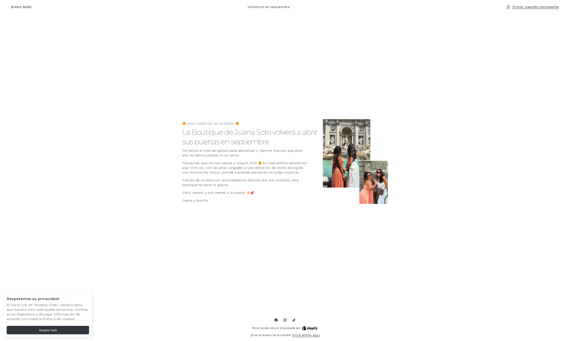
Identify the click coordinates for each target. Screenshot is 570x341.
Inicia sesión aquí (306, 335)
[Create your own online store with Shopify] (310, 328)
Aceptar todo (48, 330)
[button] (532, 7)
